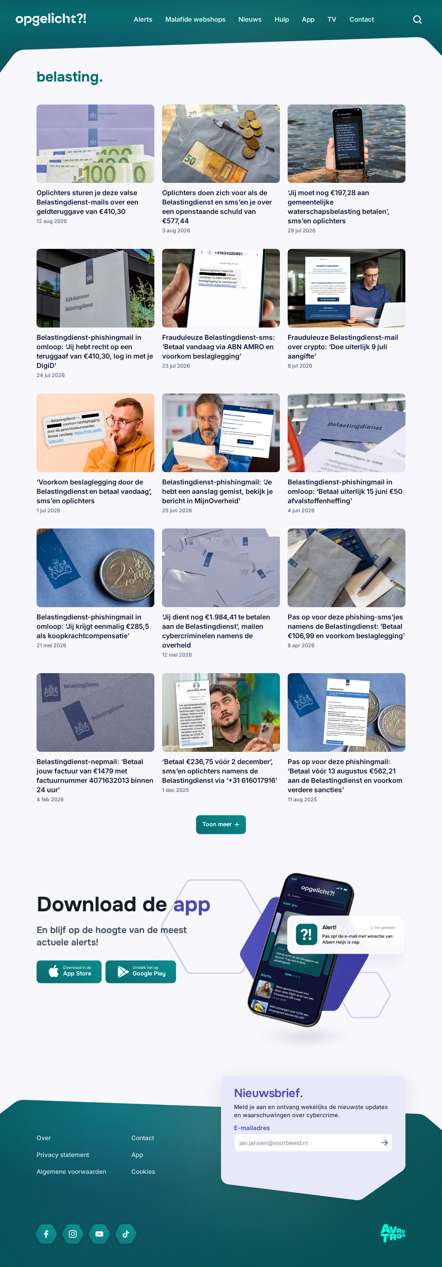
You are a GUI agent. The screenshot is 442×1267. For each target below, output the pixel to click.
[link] (51, 19)
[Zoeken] (417, 19)
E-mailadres (252, 1128)
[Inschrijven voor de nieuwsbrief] (385, 1143)
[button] (221, 824)
